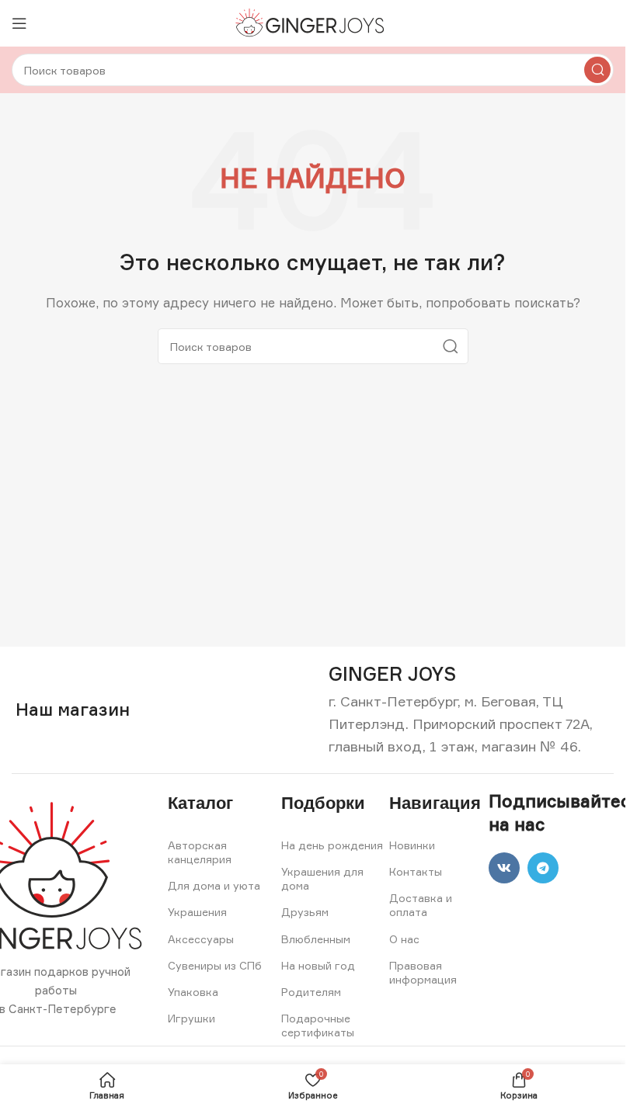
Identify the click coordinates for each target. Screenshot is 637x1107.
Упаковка (193, 991)
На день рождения (332, 845)
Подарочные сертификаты (317, 1025)
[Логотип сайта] (313, 22)
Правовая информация (423, 972)
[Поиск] (597, 70)
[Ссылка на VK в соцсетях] (504, 867)
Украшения (197, 911)
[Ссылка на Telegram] (543, 867)
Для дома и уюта (214, 885)
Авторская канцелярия (199, 852)
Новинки (412, 845)
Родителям (311, 991)
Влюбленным (315, 939)
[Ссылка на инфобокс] (392, 674)
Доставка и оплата (420, 904)
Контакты (415, 871)
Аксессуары (201, 939)
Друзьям (305, 911)
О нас (404, 939)
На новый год (318, 965)
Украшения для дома (322, 878)
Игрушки (191, 1018)
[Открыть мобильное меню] (19, 23)
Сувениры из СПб (215, 965)
